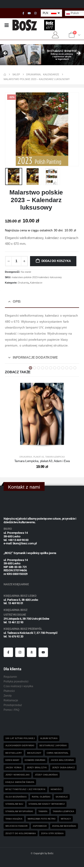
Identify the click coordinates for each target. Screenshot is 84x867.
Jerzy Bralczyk (37, 767)
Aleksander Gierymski (19, 745)
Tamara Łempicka (55, 457)
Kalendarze (36, 282)
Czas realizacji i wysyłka (18, 686)
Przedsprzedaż (13, 705)
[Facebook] (23, 13)
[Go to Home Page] (5, 74)
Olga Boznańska (16, 796)
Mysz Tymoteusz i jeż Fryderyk (25, 789)
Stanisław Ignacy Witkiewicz (46, 804)
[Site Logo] (24, 25)
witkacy (66, 819)
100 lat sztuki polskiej (20, 738)
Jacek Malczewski (62, 760)
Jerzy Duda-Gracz (63, 767)
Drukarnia (23, 282)
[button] (10, 129)
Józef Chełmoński (46, 774)
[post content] (42, 414)
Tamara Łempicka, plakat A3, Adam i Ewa (42, 461)
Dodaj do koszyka (56, 261)
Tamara (42, 811)
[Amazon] (31, 652)
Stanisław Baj (14, 804)
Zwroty (8, 695)
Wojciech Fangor (16, 826)
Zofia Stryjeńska (52, 833)
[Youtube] (29, 13)
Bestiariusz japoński (53, 745)
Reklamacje (11, 700)
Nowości (56, 789)
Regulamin (10, 676)
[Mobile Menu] (6, 25)
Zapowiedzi (40, 826)
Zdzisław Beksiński (64, 826)
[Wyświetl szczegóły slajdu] (42, 54)
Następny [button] (78, 53)
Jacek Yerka (13, 767)
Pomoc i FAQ (11, 709)
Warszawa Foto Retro (42, 819)
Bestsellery (13, 753)
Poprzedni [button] (5, 53)
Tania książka (13, 819)
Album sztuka (49, 738)
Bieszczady (34, 753)
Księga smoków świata (19, 782)
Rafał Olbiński (41, 796)
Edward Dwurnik (35, 760)
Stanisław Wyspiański (19, 811)
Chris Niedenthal (58, 753)
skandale (62, 796)
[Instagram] (35, 13)
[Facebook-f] (8, 652)
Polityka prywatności (16, 681)
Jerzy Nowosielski (17, 774)
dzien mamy (12, 760)
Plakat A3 (38, 457)
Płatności (9, 690)
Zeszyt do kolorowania (20, 833)
